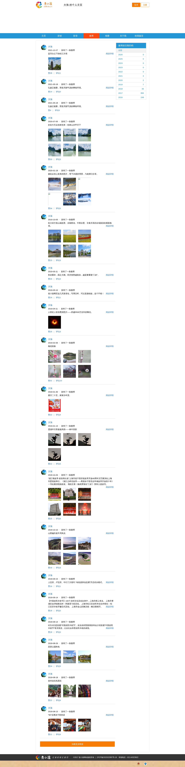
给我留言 (139, 36)
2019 (131, 84)
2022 (131, 72)
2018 (131, 89)
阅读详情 (110, 54)
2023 (131, 67)
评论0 (58, 92)
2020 (131, 80)
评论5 (58, 208)
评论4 (58, 279)
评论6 (58, 519)
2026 (131, 55)
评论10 (59, 381)
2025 (131, 59)
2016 (131, 97)
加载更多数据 (77, 744)
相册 (107, 36)
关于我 (123, 36)
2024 (131, 63)
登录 (136, 5)
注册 (145, 5)
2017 (131, 93)
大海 (50, 46)
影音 (75, 36)
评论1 (58, 73)
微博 (91, 36)
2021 (131, 76)
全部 (120, 50)
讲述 (59, 36)
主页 (44, 36)
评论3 (58, 159)
